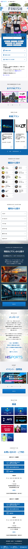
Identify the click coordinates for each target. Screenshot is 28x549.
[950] (25, 121)
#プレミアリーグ (14, 41)
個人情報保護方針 (18, 541)
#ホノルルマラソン (8, 43)
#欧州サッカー (7, 41)
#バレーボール (9, 45)
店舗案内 (14, 490)
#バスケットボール (19, 43)
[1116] (12, 121)
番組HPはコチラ (18, 70)
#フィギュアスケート (17, 45)
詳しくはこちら (6, 75)
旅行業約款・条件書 (9, 541)
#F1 (14, 43)
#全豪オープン (20, 41)
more (14, 304)
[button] (27, 38)
